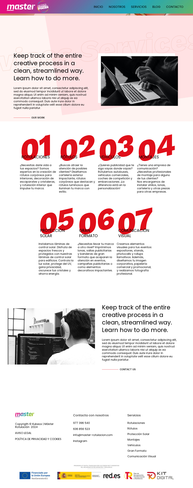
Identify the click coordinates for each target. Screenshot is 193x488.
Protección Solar (138, 434)
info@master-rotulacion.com (93, 435)
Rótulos (132, 428)
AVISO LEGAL (23, 433)
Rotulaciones (136, 422)
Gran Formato (137, 450)
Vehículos (134, 445)
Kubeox (37, 424)
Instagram (80, 441)
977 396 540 (81, 423)
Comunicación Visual (141, 456)
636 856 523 (81, 429)
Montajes (133, 439)
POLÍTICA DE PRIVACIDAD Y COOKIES (38, 439)
